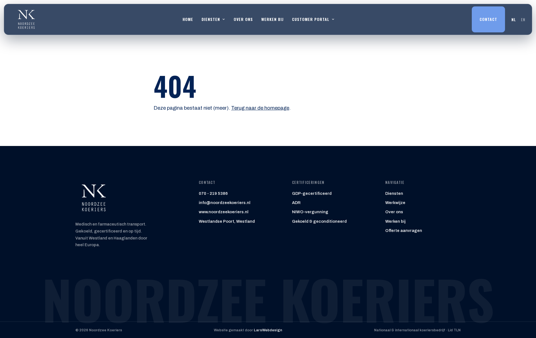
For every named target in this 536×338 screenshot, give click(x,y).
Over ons (243, 19)
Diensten (394, 193)
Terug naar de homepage (260, 108)
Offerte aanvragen (403, 230)
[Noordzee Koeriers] (26, 19)
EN (523, 19)
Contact (488, 19)
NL (513, 19)
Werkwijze (395, 202)
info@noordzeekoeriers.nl (224, 202)
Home (188, 19)
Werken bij (272, 19)
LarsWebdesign (268, 330)
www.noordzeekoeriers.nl (223, 212)
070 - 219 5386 (213, 193)
